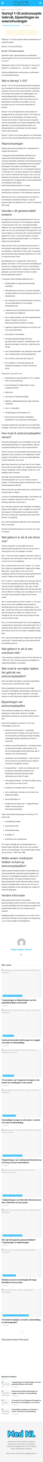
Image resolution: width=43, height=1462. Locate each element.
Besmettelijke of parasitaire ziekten (15, 1315)
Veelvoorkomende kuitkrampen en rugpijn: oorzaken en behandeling (21, 1041)
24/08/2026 (6, 1125)
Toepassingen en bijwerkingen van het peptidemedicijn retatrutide (19, 1001)
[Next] (23, 1332)
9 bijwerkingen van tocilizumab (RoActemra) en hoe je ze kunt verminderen (21, 1161)
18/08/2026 (6, 1245)
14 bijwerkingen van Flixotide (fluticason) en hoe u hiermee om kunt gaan (21, 1201)
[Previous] (19, 1332)
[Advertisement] (21, 32)
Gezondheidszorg (9, 1115)
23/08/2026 (6, 1165)
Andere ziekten (8, 1035)
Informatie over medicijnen (14, 9)
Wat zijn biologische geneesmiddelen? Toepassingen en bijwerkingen (19, 1241)
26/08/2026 (6, 1005)
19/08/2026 (6, 1205)
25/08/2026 (6, 1045)
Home (3, 9)
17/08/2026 (6, 1325)
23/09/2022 (26, 25)
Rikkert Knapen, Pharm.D (11, 25)
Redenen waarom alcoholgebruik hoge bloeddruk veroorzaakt (19, 1281)
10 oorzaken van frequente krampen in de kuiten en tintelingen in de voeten (20, 1081)
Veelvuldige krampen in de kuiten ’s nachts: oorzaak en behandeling (21, 1121)
